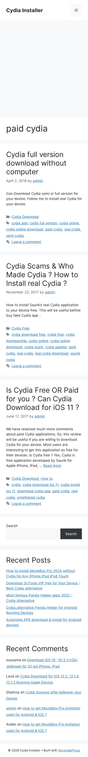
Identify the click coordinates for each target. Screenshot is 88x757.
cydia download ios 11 (41, 485)
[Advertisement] (44, 67)
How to (47, 479)
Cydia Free (20, 328)
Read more (52, 466)
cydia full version (43, 223)
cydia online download (24, 229)
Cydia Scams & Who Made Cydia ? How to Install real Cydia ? (42, 274)
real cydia (72, 229)
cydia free (55, 334)
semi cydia (15, 236)
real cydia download (51, 353)
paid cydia (53, 229)
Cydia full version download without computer (36, 163)
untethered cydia (31, 497)
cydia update (56, 347)
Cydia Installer (24, 10)
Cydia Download (25, 217)
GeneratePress (69, 750)
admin (11, 708)
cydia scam (34, 347)
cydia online (69, 223)
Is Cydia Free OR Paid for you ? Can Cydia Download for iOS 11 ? (42, 399)
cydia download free (28, 334)
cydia (16, 485)
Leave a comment (26, 242)
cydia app (20, 223)
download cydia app (33, 491)
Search (12, 526)
